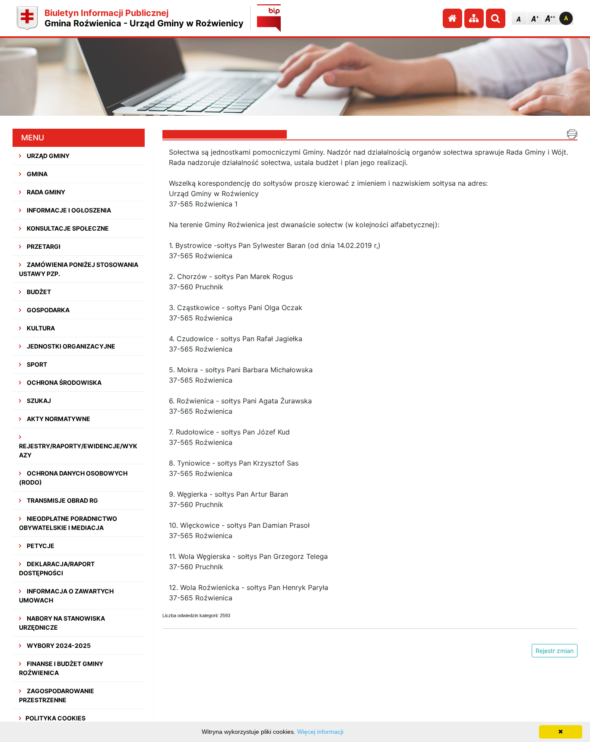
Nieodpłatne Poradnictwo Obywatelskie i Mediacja (68, 523)
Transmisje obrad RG (61, 500)
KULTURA (40, 328)
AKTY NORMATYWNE (57, 418)
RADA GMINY (45, 192)
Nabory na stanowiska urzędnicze (62, 623)
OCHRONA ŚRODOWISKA (63, 382)
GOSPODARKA (47, 310)
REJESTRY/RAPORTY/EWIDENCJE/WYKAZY (78, 450)
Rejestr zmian (555, 650)
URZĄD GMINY (47, 155)
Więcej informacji (320, 731)
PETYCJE (39, 545)
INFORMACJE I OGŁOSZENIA (68, 210)
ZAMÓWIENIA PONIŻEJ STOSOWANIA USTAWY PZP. (78, 269)
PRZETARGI (42, 246)
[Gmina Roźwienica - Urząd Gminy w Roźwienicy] (27, 18)
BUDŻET (38, 291)
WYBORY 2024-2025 (58, 645)
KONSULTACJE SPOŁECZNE (67, 228)
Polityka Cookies (55, 718)
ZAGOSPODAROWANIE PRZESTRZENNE (56, 695)
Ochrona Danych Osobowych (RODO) (73, 477)
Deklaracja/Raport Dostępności (57, 568)
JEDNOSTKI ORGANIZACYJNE (70, 346)
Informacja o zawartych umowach (66, 595)
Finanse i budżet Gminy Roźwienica (61, 668)
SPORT (36, 364)
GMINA (36, 174)
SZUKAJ (38, 400)
